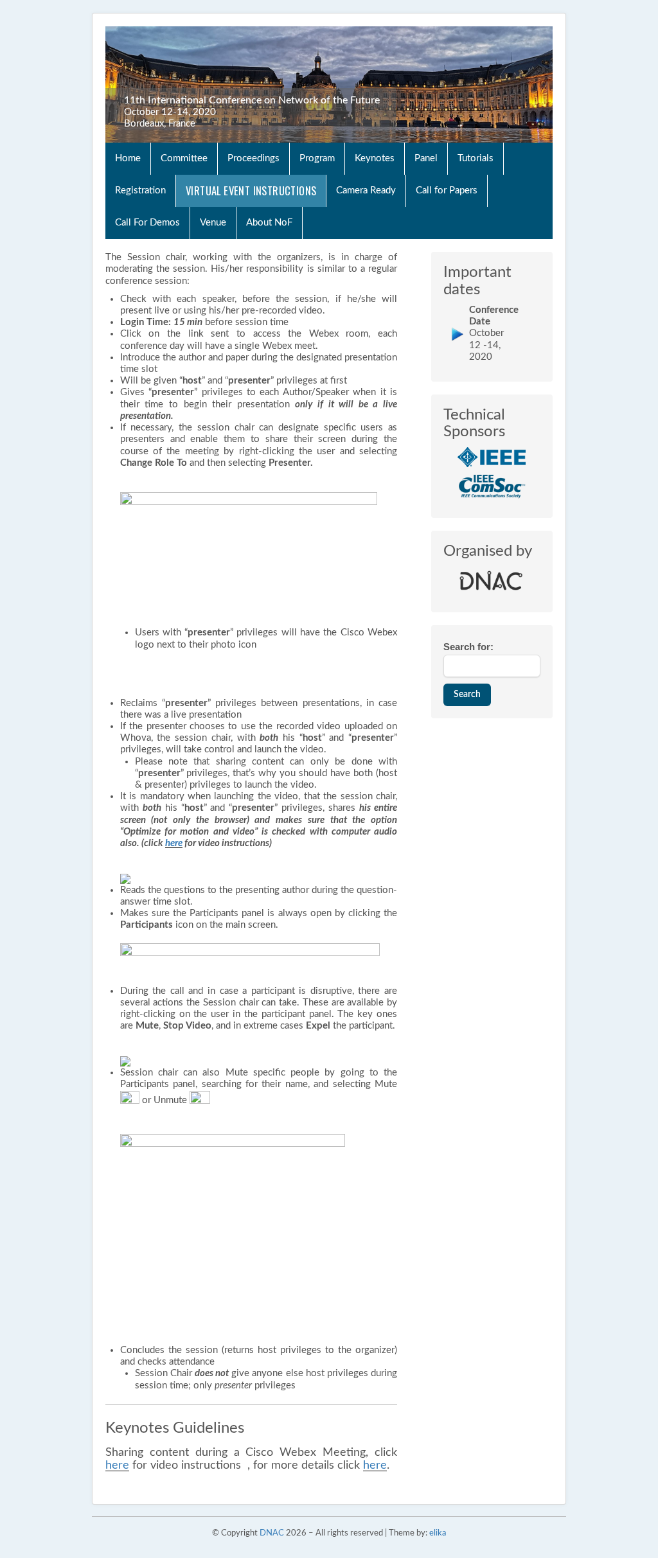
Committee (184, 158)
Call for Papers (446, 190)
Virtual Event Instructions (251, 190)
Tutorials (476, 158)
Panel (426, 158)
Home (128, 158)
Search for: (468, 646)
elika (437, 1533)
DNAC (272, 1533)
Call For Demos (147, 222)
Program (317, 158)
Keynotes (375, 158)
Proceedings (253, 158)
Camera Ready (366, 190)
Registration (140, 190)
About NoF (269, 222)
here (173, 843)
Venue (213, 222)
